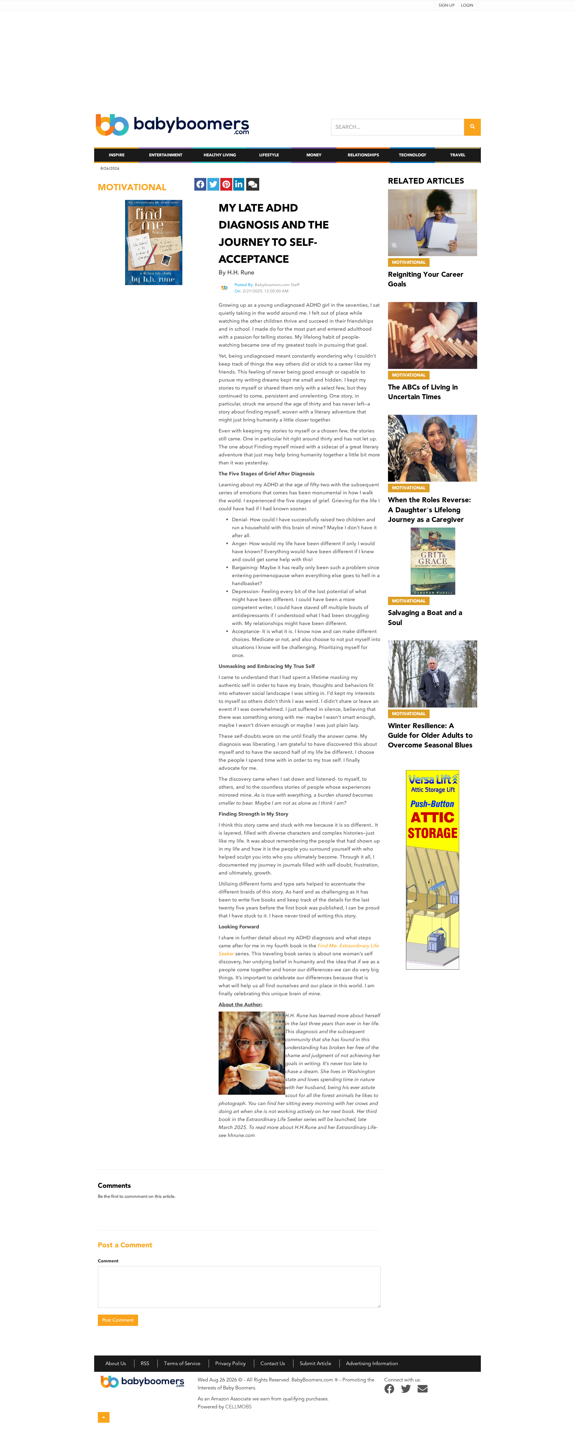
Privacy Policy (230, 1363)
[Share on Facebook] (200, 184)
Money (313, 155)
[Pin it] (226, 184)
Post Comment (118, 1320)
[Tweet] (213, 184)
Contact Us (273, 1363)
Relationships (363, 155)
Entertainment (165, 155)
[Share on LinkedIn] (238, 184)
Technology (412, 155)
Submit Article (315, 1363)
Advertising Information (372, 1363)
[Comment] (252, 184)
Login (467, 5)
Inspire (116, 155)
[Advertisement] (287, 57)
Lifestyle (269, 155)
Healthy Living (220, 155)
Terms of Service (182, 1363)
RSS (145, 1363)
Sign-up (447, 5)
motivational (132, 187)
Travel (457, 155)
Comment (108, 1261)
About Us (115, 1363)
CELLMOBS (238, 1407)
